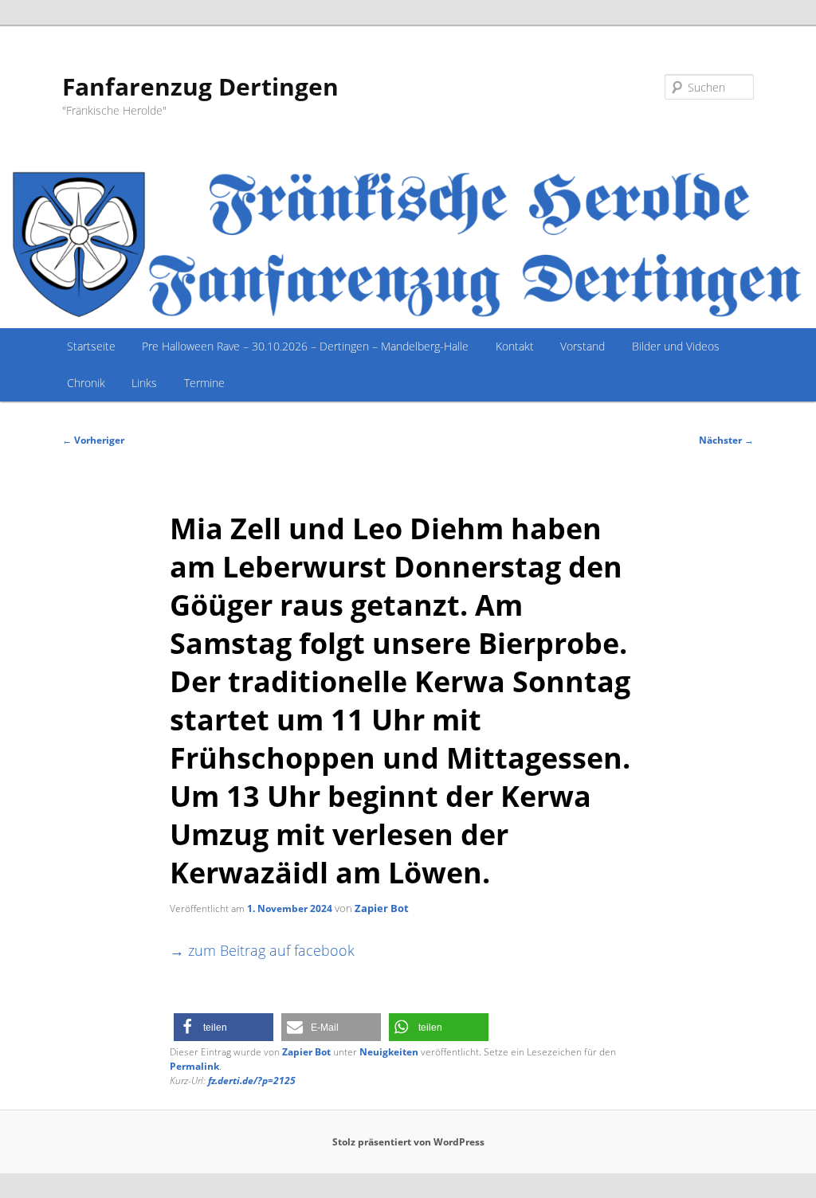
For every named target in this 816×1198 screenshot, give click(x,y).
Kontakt (515, 346)
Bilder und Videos (676, 346)
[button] (223, 1027)
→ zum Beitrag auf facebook (262, 950)
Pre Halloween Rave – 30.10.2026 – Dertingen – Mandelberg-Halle (305, 346)
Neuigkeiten (388, 1052)
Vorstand (582, 346)
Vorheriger (93, 440)
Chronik (86, 382)
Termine (204, 382)
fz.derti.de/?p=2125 (252, 1080)
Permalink (194, 1066)
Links (144, 382)
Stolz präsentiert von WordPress (408, 1142)
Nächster (726, 440)
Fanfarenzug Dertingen (200, 86)
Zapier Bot (382, 908)
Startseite (91, 346)
